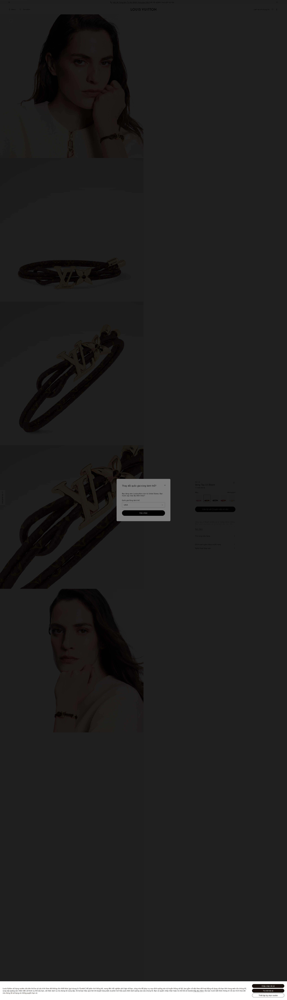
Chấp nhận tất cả (268, 986)
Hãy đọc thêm (198, 991)
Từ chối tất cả (268, 991)
